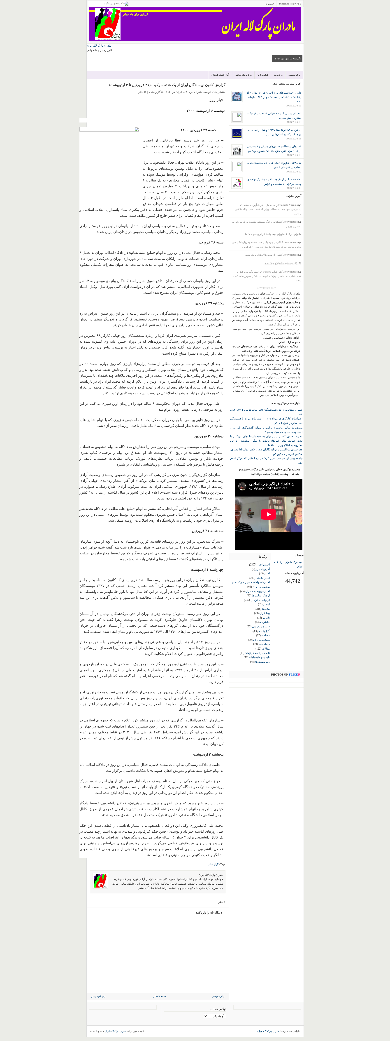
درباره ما (278, 74)
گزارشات (154, 92)
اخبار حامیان (263, 577)
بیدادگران (264, 613)
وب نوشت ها (262, 661)
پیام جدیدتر (218, 996)
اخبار (267, 573)
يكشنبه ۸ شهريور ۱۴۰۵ (287, 58)
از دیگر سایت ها (261, 595)
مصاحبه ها (264, 644)
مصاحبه (265, 635)
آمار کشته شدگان (220, 74)
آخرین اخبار (263, 564)
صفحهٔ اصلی (159, 996)
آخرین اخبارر (263, 569)
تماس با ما (263, 74)
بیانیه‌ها (266, 608)
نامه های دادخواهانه (259, 657)
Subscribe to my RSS (290, 3)
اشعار (266, 604)
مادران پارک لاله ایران (99, 45)
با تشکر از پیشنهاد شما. (257, 234)
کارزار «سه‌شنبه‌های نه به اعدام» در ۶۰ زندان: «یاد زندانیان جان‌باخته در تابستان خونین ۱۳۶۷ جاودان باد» (274, 97)
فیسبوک (269, 3)
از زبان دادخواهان (260, 600)
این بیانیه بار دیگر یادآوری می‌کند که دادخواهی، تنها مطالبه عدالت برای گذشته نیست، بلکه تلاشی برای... (268, 209)
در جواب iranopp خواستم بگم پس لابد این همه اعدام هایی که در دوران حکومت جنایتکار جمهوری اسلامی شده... (267, 276)
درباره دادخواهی (243, 74)
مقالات (266, 648)
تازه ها (266, 617)
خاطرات (265, 622)
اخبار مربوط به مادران (257, 591)
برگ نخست (294, 74)
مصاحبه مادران (261, 639)
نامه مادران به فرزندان (257, 653)
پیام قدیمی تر (98, 996)
